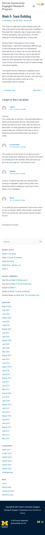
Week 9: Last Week (9, 254)
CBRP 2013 (6, 450)
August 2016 (6, 393)
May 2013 (5, 439)
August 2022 (6, 318)
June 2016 (6, 401)
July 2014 (5, 420)
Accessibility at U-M (18, 523)
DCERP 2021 (7, 465)
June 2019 (6, 363)
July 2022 (5, 322)
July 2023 (5, 310)
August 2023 (6, 306)
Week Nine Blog (8, 261)
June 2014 (6, 423)
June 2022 (6, 325)
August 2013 (6, 427)
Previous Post (8, 90)
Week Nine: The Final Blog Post (27, 295)
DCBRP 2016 (7, 457)
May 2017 (5, 389)
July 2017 (5, 382)
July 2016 (5, 397)
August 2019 (6, 355)
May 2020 (5, 352)
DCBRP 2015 (7, 453)
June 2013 (6, 435)
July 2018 (5, 371)
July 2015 (5, 408)
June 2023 (6, 314)
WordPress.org (7, 495)
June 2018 (6, 374)
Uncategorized (7, 472)
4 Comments (6, 21)
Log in (4, 483)
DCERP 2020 (7, 461)
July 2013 (5, 431)
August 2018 (6, 367)
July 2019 (5, 359)
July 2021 (5, 333)
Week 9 (5, 269)
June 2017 (6, 386)
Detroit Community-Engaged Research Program (13, 6)
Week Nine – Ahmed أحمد (11, 265)
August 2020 (6, 340)
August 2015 (6, 405)
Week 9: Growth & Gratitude (12, 258)
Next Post (38, 90)
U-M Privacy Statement (19, 521)
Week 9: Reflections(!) (19, 280)
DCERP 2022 (17, 21)
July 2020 (5, 344)
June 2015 (6, 412)
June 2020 (6, 348)
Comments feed (8, 491)
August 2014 (6, 416)
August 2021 (6, 329)
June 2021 (6, 337)
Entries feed (6, 487)
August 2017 (6, 378)
